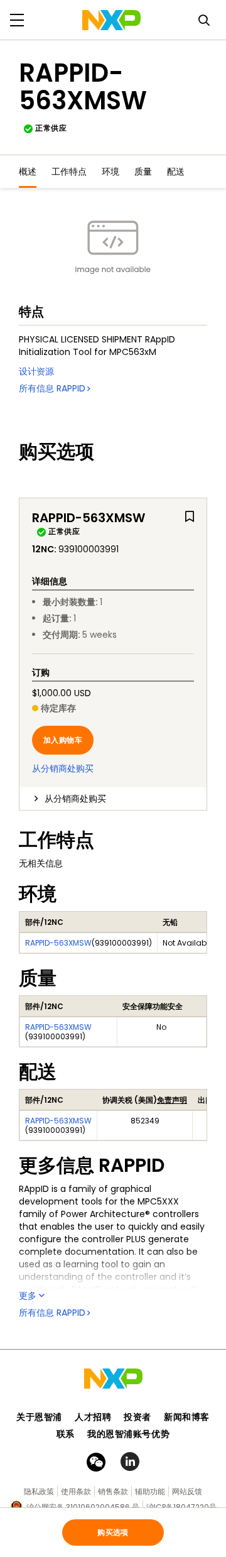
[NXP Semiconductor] (111, 20)
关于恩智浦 (39, 1417)
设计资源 (36, 371)
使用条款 (76, 1491)
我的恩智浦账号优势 (128, 1434)
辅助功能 (150, 1491)
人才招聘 (93, 1417)
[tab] (113, 798)
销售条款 (113, 1491)
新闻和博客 (187, 1417)
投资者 (137, 1417)
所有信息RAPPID (52, 388)
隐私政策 (39, 1491)
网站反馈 (187, 1491)
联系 (65, 1434)
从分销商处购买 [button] (75, 798)
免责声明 (172, 1100)
